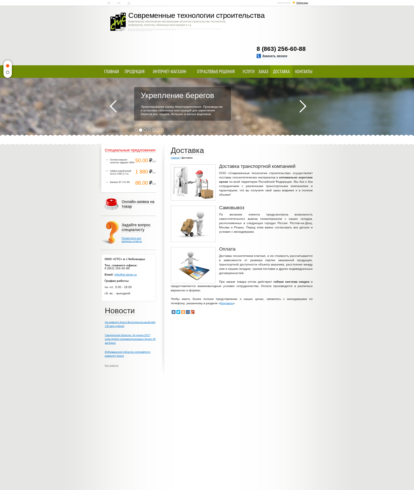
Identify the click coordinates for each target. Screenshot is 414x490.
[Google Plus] (192, 312)
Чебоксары (302, 3)
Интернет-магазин (169, 72)
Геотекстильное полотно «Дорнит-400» (122, 161)
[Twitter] (178, 312)
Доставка (281, 72)
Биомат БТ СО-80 (120, 182)
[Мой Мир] (188, 312)
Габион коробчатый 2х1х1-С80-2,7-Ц (120, 172)
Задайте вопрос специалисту (136, 227)
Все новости (111, 365)
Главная (109, 3)
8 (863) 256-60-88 (281, 48)
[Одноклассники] (183, 312)
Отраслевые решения (216, 72)
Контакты (118, 3)
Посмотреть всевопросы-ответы (132, 240)
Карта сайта (128, 3)
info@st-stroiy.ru (125, 274)
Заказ (263, 72)
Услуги (249, 72)
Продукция (135, 72)
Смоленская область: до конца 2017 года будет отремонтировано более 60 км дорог (130, 339)
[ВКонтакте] (174, 312)
